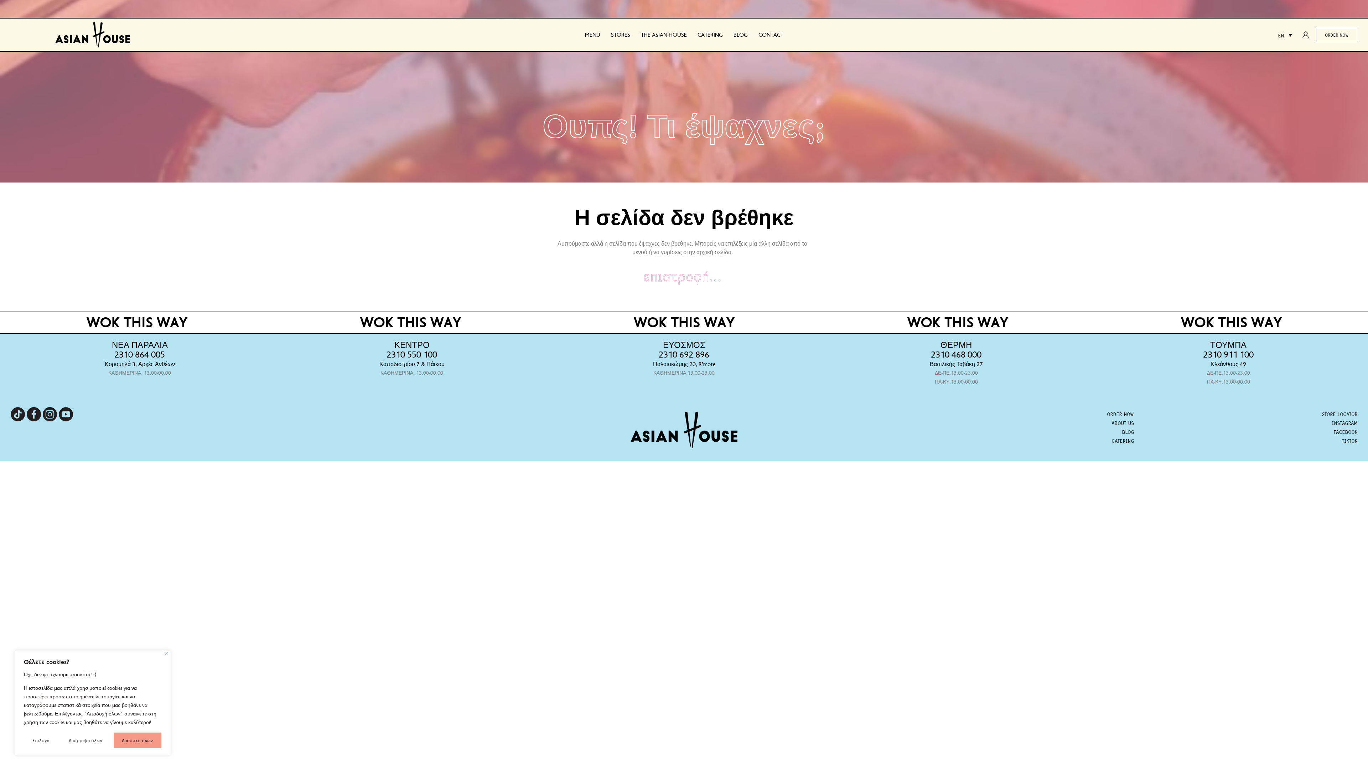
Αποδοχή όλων (137, 740)
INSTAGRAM (1344, 423)
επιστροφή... (682, 276)
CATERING (1123, 441)
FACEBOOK (1345, 432)
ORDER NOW (1120, 414)
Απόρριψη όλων (85, 740)
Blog (741, 35)
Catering (710, 35)
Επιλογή (40, 740)
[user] (1308, 35)
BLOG (1128, 432)
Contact (770, 35)
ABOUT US (1123, 423)
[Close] (166, 653)
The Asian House (664, 35)
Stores (620, 35)
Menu (592, 35)
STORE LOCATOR (1339, 414)
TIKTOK (1349, 441)
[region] (92, 703)
